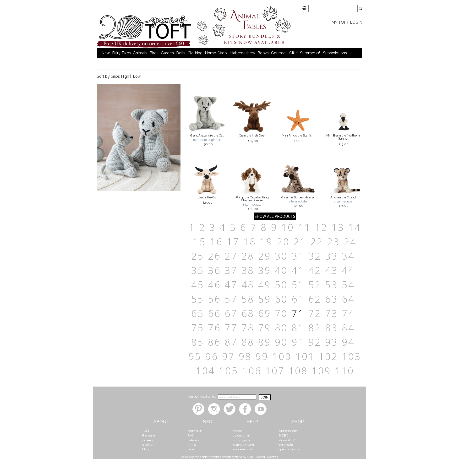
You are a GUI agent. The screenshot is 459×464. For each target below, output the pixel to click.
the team (148, 435)
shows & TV (287, 440)
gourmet (279, 53)
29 (264, 255)
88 (247, 342)
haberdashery (242, 53)
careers (147, 440)
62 (314, 299)
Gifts (293, 53)
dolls (180, 53)
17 (233, 241)
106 (252, 370)
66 (214, 313)
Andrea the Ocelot (343, 201)
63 (331, 299)
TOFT (145, 431)
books (263, 53)
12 (321, 227)
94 (348, 342)
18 (249, 241)
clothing (195, 53)
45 (197, 284)
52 (314, 284)
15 (199, 241)
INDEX (283, 435)
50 (281, 284)
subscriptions (335, 53)
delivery (193, 440)
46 (214, 284)
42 (314, 270)
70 (281, 313)
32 (314, 255)
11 (304, 227)
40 (281, 270)
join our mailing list (202, 396)
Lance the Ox (207, 200)
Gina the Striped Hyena (297, 201)
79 (264, 327)
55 (197, 299)
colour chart (241, 435)
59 (264, 299)
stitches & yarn (243, 445)
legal (191, 449)
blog (145, 449)
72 (314, 313)
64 (348, 299)
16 (216, 241)
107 (275, 370)
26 (214, 255)
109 (321, 370)
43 (331, 270)
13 (338, 227)
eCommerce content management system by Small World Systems (229, 457)
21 (300, 241)
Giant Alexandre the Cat (207, 140)
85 (197, 342)
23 (333, 241)
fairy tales (121, 53)
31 (298, 255)
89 (264, 342)
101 (305, 356)
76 (214, 327)
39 (264, 270)
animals (140, 53)
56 (214, 299)
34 (348, 255)
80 (281, 327)
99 (262, 356)
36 (214, 270)
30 (281, 255)
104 (205, 370)
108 (298, 370)
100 (282, 356)
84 (348, 327)
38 (247, 270)
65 (197, 313)
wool (223, 53)
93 (331, 342)
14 (354, 227)
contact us (195, 431)
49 (264, 284)
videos (237, 431)
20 (283, 241)
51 (298, 284)
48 (247, 284)
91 (298, 342)
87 (231, 342)
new (106, 53)
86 (214, 342)
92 (314, 342)
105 (228, 370)
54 (348, 284)
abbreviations (242, 449)
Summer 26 (310, 53)
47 (231, 284)
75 (197, 327)
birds (154, 53)
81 (298, 327)
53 (331, 284)
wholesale (286, 445)
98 (245, 356)
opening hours (289, 449)
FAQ (190, 435)
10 (287, 227)
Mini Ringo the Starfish (297, 138)
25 (197, 255)
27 (231, 255)
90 (281, 342)
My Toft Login (347, 22)
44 (348, 270)
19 (266, 241)
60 (281, 299)
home (210, 53)
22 (316, 241)
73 (331, 313)
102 (328, 356)
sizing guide (241, 440)
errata (192, 445)
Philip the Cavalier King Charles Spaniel (252, 203)
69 (264, 313)
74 (348, 313)
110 (344, 370)
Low (137, 76)
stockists (148, 445)
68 (247, 313)
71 (298, 313)
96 (211, 356)
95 (195, 356)
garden (167, 53)
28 (247, 255)
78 (247, 327)
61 (298, 299)
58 (247, 299)
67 (231, 313)
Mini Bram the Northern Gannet (343, 140)
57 (231, 299)
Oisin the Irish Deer (252, 138)
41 (298, 270)
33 (331, 255)
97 (228, 356)
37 (231, 270)
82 (314, 327)
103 (351, 356)
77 (231, 327)
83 (331, 327)
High (125, 76)
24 (350, 241)
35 (197, 270)
